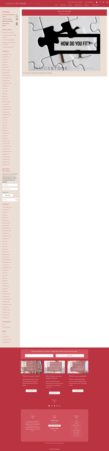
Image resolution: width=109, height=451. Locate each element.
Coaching (70, 5)
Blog (3, 324)
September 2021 (6, 114)
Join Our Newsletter (89, 2)
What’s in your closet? (8, 32)
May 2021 (4, 125)
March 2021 (5, 130)
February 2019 (6, 156)
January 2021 (5, 133)
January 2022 (5, 104)
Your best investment (8, 47)
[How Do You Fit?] (64, 43)
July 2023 (4, 59)
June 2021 (5, 122)
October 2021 (5, 112)
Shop (76, 428)
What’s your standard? (8, 40)
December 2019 (6, 146)
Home (56, 5)
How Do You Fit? (64, 11)
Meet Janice (63, 5)
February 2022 (6, 101)
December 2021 (6, 106)
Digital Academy (78, 5)
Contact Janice (95, 5)
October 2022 (5, 80)
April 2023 (5, 64)
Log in (4, 334)
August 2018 (5, 164)
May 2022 (4, 93)
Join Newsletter (76, 432)
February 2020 (6, 141)
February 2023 (6, 70)
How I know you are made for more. (9, 36)
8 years (65, 14)
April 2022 (4, 96)
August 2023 (5, 57)
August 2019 (5, 154)
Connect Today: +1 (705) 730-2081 (75, 2)
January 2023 (5, 72)
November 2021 (6, 109)
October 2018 (6, 162)
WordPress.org (6, 342)
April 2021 (4, 128)
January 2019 (5, 159)
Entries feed (5, 337)
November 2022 (6, 78)
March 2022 (5, 99)
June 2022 (5, 91)
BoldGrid (57, 449)
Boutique (86, 5)
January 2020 (5, 143)
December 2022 (6, 75)
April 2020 (5, 138)
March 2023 (5, 67)
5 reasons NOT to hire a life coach (9, 43)
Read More (31, 390)
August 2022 (5, 85)
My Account (76, 435)
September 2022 (6, 83)
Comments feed (6, 339)
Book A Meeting (54, 425)
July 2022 (4, 88)
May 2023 (4, 62)
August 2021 (5, 117)
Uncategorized (6, 327)
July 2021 (4, 120)
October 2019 (6, 149)
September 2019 (6, 151)
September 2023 (6, 54)
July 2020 (4, 135)
